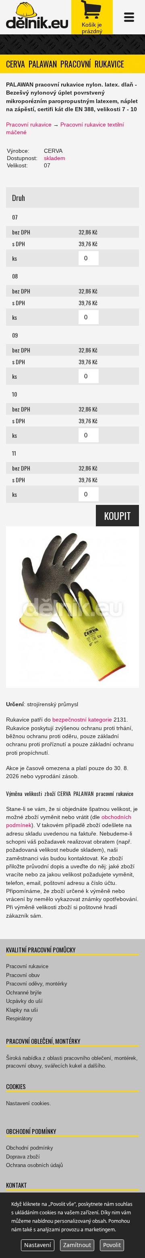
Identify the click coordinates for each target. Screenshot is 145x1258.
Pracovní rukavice (29, 124)
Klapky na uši (22, 1010)
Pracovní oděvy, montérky (36, 984)
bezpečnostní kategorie (82, 719)
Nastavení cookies (28, 1103)
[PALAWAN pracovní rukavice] (72, 607)
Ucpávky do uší (24, 1001)
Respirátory (19, 1018)
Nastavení (37, 1245)
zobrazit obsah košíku (92, 17)
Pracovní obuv (23, 975)
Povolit (112, 1245)
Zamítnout (77, 1245)
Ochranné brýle (23, 993)
